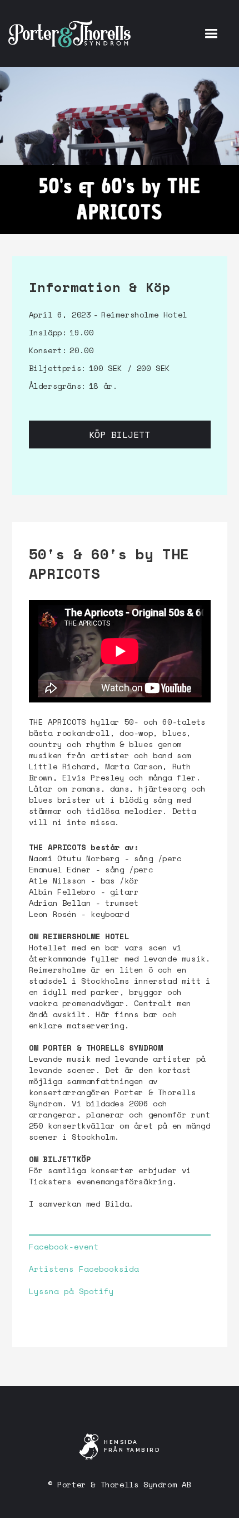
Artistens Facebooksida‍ (84, 1269)
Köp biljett (119, 434)
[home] (69, 33)
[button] (211, 33)
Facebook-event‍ (64, 1246)
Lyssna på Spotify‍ (71, 1291)
